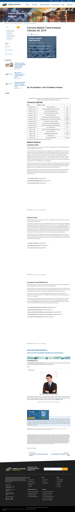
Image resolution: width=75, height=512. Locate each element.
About (27, 4)
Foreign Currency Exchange (47, 493)
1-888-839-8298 (8, 487)
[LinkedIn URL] (12, 499)
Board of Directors (31, 481)
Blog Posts (8, 46)
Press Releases (9, 54)
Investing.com (44, 274)
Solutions (34, 4)
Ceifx (30, 448)
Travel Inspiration (10, 36)
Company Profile (31, 479)
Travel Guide (9, 38)
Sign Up (28, 366)
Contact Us (69, 4)
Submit (65, 469)
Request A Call (59, 399)
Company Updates (10, 50)
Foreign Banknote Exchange (33, 496)
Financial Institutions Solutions (33, 491)
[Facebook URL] (6, 499)
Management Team (31, 483)
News (63, 4)
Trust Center (59, 486)
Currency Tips (9, 33)
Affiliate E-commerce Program (47, 499)
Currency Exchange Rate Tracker (48, 496)
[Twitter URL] (10, 499)
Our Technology (56, 4)
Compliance (30, 484)
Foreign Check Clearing (32, 494)
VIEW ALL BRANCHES (10, 496)
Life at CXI (30, 486)
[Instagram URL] (8, 499)
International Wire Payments (33, 493)
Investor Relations (44, 4)
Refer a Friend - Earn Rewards (47, 498)
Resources (34, 448)
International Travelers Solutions (48, 491)
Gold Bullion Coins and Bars (47, 494)
